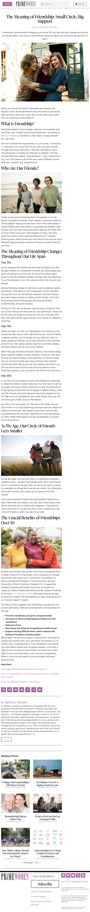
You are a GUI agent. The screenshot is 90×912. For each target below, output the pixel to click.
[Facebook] (63, 875)
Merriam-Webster (9, 135)
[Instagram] (78, 875)
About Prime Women (41, 891)
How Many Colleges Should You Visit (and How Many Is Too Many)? (15, 853)
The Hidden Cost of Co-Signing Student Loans (47, 784)
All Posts (6, 739)
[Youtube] (73, 875)
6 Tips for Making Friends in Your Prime (20, 681)
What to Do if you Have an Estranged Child (47, 818)
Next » (37, 862)
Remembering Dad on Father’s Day (15, 818)
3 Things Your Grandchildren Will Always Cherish (15, 784)
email (32, 734)
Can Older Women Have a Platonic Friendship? (24, 669)
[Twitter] (68, 875)
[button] (3, 689)
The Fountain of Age (22, 593)
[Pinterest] (83, 875)
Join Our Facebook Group (74, 881)
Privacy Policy (38, 896)
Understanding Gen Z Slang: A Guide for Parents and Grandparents (47, 853)
